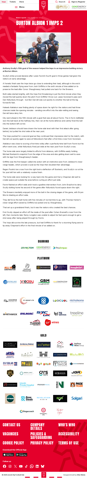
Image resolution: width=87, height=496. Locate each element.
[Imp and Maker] (60, 373)
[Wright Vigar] (60, 411)
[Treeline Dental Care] (77, 314)
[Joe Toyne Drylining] (10, 385)
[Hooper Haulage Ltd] (10, 300)
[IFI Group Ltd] (27, 300)
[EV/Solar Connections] (10, 363)
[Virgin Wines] (52, 322)
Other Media (81, 475)
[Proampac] (60, 248)
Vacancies (10, 434)
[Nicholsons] (77, 300)
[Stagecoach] (27, 411)
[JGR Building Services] (77, 373)
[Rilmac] (27, 313)
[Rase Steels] (27, 398)
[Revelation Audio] (43, 398)
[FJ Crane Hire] (27, 364)
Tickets (13, 2)
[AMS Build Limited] (60, 344)
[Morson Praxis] (43, 384)
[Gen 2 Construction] (60, 282)
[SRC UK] (43, 313)
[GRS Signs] (43, 373)
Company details (37, 426)
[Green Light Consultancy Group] (27, 373)
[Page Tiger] (77, 385)
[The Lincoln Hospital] (27, 384)
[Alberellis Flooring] (10, 345)
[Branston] (27, 247)
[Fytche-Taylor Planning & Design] (60, 364)
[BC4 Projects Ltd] (43, 267)
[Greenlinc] (77, 282)
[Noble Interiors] (60, 384)
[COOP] (43, 300)
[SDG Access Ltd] (60, 398)
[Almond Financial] (27, 267)
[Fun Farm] (43, 364)
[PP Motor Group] (10, 399)
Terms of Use (68, 443)
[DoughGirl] (77, 267)
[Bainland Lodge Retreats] (27, 354)
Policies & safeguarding (41, 435)
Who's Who (66, 425)
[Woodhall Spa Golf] (43, 411)
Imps (4, 2)
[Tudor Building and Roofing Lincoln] (35, 322)
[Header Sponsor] (79, 7)
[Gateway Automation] (77, 363)
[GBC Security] (10, 373)
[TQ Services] (60, 313)
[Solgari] (77, 398)
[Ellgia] (77, 354)
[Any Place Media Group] (77, 344)
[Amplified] (43, 345)
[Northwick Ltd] (10, 313)
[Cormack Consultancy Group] (60, 267)
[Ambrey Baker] (27, 344)
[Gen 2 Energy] (43, 248)
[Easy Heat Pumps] (27, 282)
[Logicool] (60, 301)
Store (21, 2)
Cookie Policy (13, 443)
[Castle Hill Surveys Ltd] (43, 355)
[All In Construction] (10, 267)
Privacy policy (41, 443)
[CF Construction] (60, 355)
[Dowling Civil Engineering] (10, 282)
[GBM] (43, 282)
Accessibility (68, 434)
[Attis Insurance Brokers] (10, 355)
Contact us (11, 425)
